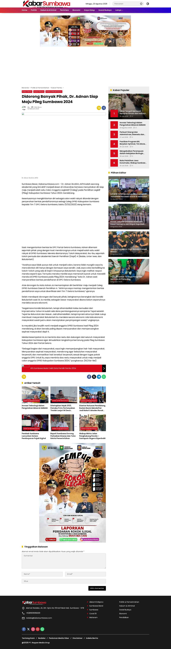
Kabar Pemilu (27, 92)
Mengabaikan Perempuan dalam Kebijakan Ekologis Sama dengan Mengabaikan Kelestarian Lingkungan (133, 152)
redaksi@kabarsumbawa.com (39, 618)
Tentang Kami (28, 638)
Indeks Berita (92, 638)
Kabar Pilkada (39, 92)
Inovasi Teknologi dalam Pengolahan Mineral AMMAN (35, 406)
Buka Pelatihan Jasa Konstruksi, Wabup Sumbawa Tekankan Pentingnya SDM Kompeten (133, 161)
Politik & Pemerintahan (54, 92)
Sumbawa (93, 609)
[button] (141, 4)
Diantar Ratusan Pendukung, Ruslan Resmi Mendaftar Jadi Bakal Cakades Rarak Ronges (92, 408)
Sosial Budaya (125, 609)
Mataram (93, 617)
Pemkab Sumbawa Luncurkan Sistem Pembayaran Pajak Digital (34, 436)
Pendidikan (124, 617)
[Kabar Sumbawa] (47, 3)
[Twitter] (94, 377)
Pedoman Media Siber (59, 638)
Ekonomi (123, 613)
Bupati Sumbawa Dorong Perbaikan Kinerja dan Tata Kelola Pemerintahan (62, 436)
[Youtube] (38, 629)
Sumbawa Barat (96, 606)
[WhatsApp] (104, 377)
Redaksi (41, 638)
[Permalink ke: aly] (25, 108)
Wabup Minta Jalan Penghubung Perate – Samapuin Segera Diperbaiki (92, 436)
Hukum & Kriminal (127, 606)
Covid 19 (93, 613)
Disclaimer (77, 638)
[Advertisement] (85, 65)
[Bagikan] (104, 108)
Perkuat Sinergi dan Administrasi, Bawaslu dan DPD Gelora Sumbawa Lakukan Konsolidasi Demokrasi (132, 133)
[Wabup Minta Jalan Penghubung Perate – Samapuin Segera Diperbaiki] (92, 422)
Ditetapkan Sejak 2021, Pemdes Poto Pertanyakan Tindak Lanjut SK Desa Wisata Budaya (62, 408)
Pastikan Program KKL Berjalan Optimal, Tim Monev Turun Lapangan (133, 142)
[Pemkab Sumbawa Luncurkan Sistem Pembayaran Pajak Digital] (35, 422)
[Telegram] (99, 377)
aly (29, 107)
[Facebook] (89, 377)
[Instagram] (33, 629)
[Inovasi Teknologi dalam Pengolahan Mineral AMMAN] (35, 394)
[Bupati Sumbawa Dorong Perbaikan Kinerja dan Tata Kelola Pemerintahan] (63, 422)
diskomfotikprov (96, 602)
